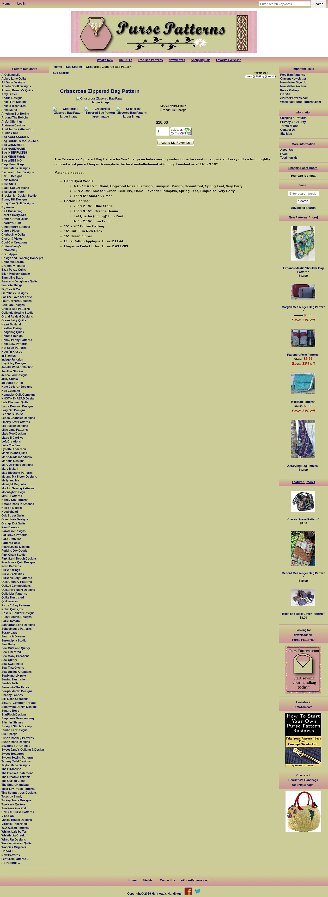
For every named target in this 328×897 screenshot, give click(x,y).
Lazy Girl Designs (13, 410)
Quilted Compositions (16, 585)
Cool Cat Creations (14, 242)
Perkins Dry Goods (14, 550)
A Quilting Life (10, 74)
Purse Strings (10, 570)
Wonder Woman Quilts (16, 843)
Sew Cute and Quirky (15, 648)
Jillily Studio (9, 378)
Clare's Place (10, 230)
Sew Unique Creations (16, 671)
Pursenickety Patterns (16, 577)
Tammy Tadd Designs (16, 761)
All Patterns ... (10, 862)
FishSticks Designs (14, 293)
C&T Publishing (11, 211)
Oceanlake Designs (14, 519)
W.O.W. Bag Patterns (15, 827)
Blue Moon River (12, 191)
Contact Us (288, 129)
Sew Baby (8, 644)
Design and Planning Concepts (22, 258)
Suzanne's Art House (15, 745)
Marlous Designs (12, 460)
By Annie (7, 207)
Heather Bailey (11, 328)
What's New (105, 60)
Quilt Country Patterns (16, 581)
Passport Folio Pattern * (303, 354)
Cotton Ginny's (11, 246)
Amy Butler (9, 94)
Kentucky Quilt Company (18, 394)
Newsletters (177, 60)
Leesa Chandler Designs (18, 417)
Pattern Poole (10, 542)
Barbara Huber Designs (17, 172)
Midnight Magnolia (13, 484)
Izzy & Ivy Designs (13, 363)
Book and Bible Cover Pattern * (303, 613)
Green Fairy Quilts (13, 320)
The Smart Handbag (15, 784)
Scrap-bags (9, 632)
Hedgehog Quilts (12, 332)
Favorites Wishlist (228, 60)
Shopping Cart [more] (303, 167)
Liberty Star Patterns (15, 422)
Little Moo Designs (14, 433)
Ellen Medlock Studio (15, 273)
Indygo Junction (12, 359)
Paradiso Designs (13, 531)
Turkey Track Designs (16, 800)
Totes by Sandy (11, 796)
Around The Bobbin (14, 117)
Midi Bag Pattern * (303, 401)
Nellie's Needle (11, 507)
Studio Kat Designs (14, 730)
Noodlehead (9, 511)
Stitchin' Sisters (12, 722)
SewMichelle (9, 683)
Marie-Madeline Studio (16, 457)
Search (303, 185)
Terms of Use (289, 125)
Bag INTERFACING (14, 152)
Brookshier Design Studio (18, 195)
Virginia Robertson (14, 823)
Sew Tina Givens (12, 667)
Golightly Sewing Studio (17, 312)
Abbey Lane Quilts (13, 78)
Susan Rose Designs (15, 741)
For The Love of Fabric (16, 297)
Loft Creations (11, 441)
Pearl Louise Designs (15, 546)
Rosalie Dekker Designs (18, 613)
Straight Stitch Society (16, 726)
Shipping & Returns (293, 117)
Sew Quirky (9, 659)
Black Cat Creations (15, 187)
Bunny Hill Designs (14, 199)
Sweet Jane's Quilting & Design (22, 749)
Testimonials (289, 157)
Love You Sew (10, 445)
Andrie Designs (12, 98)
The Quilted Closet (13, 780)
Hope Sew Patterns (14, 343)
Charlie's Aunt (11, 222)
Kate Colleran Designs (16, 386)
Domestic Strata (12, 261)
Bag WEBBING (11, 160)
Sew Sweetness (12, 663)
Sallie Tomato (10, 621)
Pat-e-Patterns (11, 539)
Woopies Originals (13, 847)
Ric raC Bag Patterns (15, 605)
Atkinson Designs (13, 125)
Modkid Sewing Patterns (17, 488)
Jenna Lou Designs (14, 375)
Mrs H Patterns (11, 496)
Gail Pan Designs (13, 304)
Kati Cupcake (10, 390)
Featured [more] (303, 482)
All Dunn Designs (13, 82)
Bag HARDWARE (13, 148)
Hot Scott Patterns (14, 347)
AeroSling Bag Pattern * (303, 465)
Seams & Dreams (13, 636)
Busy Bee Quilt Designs (17, 203)
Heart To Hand (11, 324)
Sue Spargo (74, 66)
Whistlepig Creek (13, 835)
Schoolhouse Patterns (16, 628)
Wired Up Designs (13, 839)
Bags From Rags (12, 164)
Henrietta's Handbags (167, 893)
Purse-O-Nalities (12, 574)
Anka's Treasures (13, 105)
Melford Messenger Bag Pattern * (303, 575)
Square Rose (10, 710)
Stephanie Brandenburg (17, 718)
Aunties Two (9, 133)
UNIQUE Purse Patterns (17, 812)
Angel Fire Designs (14, 101)
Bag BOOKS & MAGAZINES (20, 141)
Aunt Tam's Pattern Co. (17, 129)
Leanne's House (12, 414)
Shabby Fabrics (12, 695)
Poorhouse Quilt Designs (18, 562)
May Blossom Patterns (17, 472)
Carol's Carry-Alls (13, 215)
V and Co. (7, 815)
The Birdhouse (11, 769)
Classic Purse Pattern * (303, 519)
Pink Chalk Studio (13, 554)
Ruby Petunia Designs (16, 616)
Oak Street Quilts (13, 515)
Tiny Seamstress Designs (19, 792)
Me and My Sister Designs (19, 476)
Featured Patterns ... (15, 858)
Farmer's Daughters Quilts (19, 281)
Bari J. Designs (11, 176)
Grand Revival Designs (17, 316)
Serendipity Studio (13, 640)
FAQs (284, 153)
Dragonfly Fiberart (13, 265)
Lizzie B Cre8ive (12, 437)
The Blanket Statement (17, 773)
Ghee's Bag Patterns (15, 308)
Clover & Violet (11, 238)
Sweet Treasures (12, 753)
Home (58, 66)
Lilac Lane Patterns (14, 429)
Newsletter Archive (293, 86)
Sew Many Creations (15, 656)
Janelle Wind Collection (17, 367)
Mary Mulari (9, 468)
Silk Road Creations (15, 698)
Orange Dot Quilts (13, 523)
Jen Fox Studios (12, 371)
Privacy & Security (293, 122)
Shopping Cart (200, 60)
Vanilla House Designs (16, 819)
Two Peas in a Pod (13, 808)
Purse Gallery (289, 90)
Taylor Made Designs (15, 765)
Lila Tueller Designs (14, 425)
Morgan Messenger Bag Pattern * (303, 308)
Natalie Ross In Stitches (17, 503)
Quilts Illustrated (12, 597)
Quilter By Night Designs (18, 589)
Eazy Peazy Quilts (13, 269)
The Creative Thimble (15, 777)
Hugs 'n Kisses (11, 351)
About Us (286, 149)
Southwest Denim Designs (19, 706)
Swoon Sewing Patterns (17, 757)
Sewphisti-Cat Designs (16, 691)
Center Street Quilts (15, 218)
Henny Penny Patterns (16, 340)
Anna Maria (9, 109)
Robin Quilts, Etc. (13, 609)
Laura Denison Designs (17, 406)
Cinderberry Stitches (15, 226)
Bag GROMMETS (12, 144)
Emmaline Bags (12, 277)
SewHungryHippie (13, 675)
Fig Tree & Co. (10, 289)
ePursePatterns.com (294, 98)
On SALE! (125, 60)
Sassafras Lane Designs (18, 624)
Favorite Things (12, 285)
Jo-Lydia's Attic (12, 382)
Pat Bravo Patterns (14, 534)
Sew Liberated (11, 652)
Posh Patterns (11, 566)
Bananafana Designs (15, 168)
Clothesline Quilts (13, 234)
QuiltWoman (9, 601)
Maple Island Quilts (14, 453)
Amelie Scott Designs (16, 86)
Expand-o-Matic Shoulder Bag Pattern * (303, 270)
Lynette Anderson (13, 449)
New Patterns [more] (303, 217)
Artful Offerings (12, 121)
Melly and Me (10, 480)
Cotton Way (9, 250)
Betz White (8, 183)
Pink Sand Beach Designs (19, 558)
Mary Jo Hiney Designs (17, 464)
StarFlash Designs (14, 714)
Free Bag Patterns (150, 60)
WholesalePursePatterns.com (300, 101)
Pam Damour (10, 527)
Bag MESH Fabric (13, 156)
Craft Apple (9, 254)
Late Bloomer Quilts (15, 402)
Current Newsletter (293, 78)
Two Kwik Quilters (13, 804)
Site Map (286, 133)
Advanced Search (303, 207)
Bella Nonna (9, 179)
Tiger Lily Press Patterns (18, 788)
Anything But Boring (15, 113)
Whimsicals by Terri (14, 831)
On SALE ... (9, 851)
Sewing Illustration (13, 679)
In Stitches (8, 355)
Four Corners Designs (16, 300)
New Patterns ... (12, 855)
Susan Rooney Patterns (17, 738)
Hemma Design (12, 335)
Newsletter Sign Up (293, 82)
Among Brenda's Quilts (17, 90)
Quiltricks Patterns (14, 593)
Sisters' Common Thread (18, 702)
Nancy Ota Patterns (14, 499)
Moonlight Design (13, 492)
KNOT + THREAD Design (18, 398)
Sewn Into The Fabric (15, 687)
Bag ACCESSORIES (15, 136)
